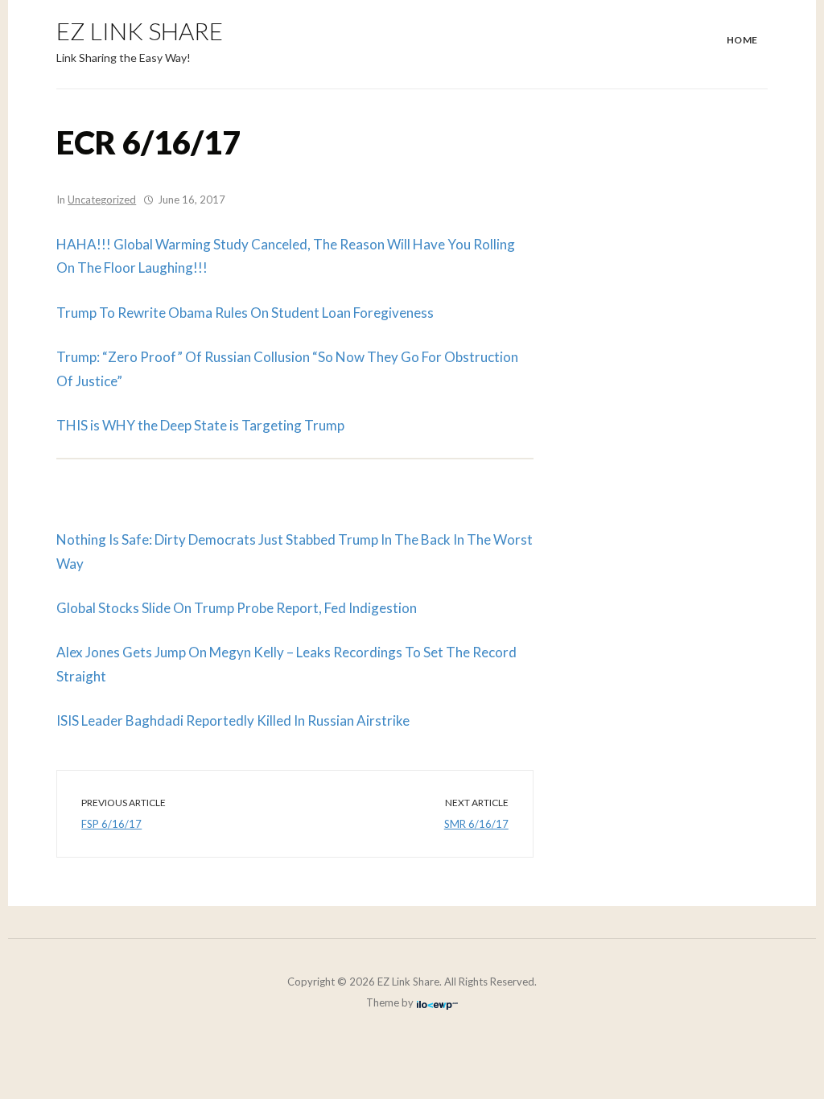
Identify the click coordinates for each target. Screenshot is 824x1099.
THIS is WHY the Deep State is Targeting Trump (200, 425)
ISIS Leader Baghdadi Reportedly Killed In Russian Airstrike (233, 720)
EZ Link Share (139, 30)
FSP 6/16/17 (111, 823)
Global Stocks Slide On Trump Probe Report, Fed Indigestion (236, 607)
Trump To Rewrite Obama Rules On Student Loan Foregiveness (245, 312)
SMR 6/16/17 (476, 823)
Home (742, 40)
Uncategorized (102, 199)
